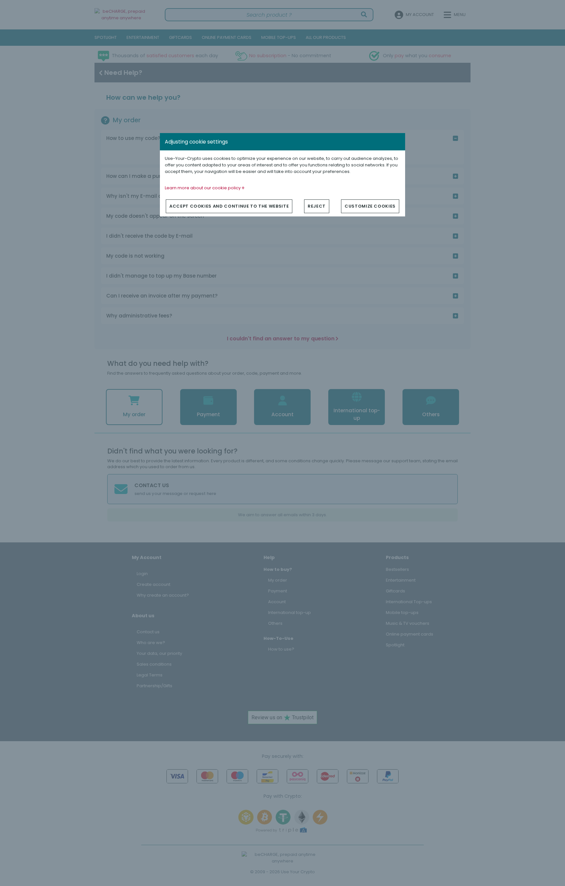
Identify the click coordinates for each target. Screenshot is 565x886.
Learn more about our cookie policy (203, 188)
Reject (317, 206)
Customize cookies (370, 206)
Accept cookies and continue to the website (229, 206)
